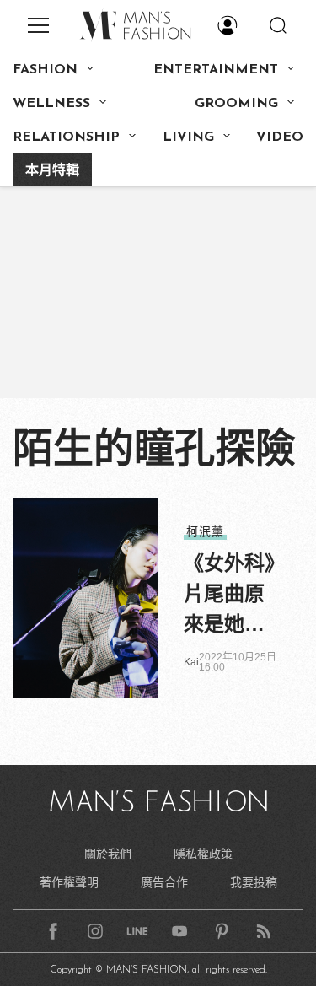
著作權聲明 (69, 882)
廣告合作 (164, 882)
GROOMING (236, 103)
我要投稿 (253, 882)
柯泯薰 (205, 531)
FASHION (45, 70)
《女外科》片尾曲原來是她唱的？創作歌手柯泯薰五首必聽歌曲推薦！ (229, 595)
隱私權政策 (203, 853)
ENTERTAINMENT (215, 70)
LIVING (188, 137)
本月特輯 (52, 171)
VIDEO (279, 137)
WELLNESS (51, 103)
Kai (191, 662)
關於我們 (107, 853)
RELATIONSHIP (66, 137)
